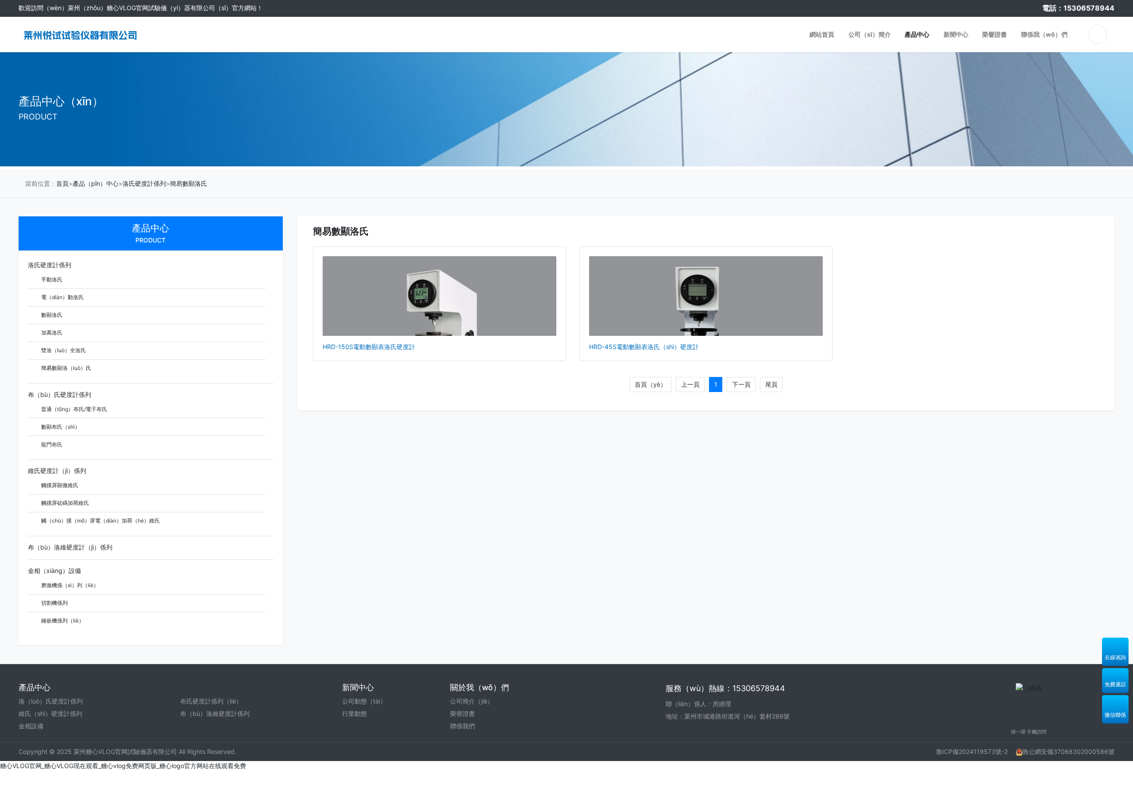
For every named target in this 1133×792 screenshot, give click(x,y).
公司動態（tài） (364, 701)
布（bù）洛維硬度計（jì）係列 (70, 547)
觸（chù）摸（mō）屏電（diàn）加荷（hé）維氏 (100, 520)
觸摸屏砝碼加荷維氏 (64, 503)
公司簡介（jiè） (471, 701)
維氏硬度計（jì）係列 (57, 470)
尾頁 (771, 384)
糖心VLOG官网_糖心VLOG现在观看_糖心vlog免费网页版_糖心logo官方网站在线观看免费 (123, 765)
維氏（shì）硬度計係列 (50, 713)
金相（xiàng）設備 (54, 570)
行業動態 (354, 713)
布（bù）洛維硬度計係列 (215, 713)
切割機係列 (54, 603)
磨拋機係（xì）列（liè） (69, 585)
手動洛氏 (51, 279)
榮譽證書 (462, 713)
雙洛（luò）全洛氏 (63, 350)
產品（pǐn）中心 (96, 183)
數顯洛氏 (51, 314)
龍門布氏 (51, 444)
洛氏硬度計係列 (144, 183)
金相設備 (31, 726)
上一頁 (690, 384)
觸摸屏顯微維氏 (59, 485)
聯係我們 (462, 726)
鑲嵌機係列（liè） (62, 620)
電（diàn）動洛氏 (62, 297)
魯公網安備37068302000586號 (1068, 751)
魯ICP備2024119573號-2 (972, 751)
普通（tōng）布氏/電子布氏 (73, 409)
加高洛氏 (51, 332)
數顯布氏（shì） (60, 426)
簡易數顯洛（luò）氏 (65, 368)
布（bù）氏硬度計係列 (59, 394)
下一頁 (741, 384)
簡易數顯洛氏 (188, 183)
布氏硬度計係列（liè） (211, 701)
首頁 (62, 183)
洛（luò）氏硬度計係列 (51, 701)
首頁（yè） (651, 384)
